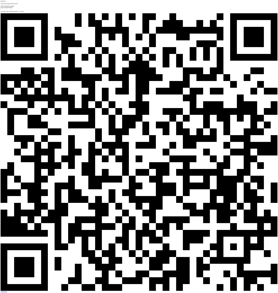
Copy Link (3, 7)
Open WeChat (9, 7)
